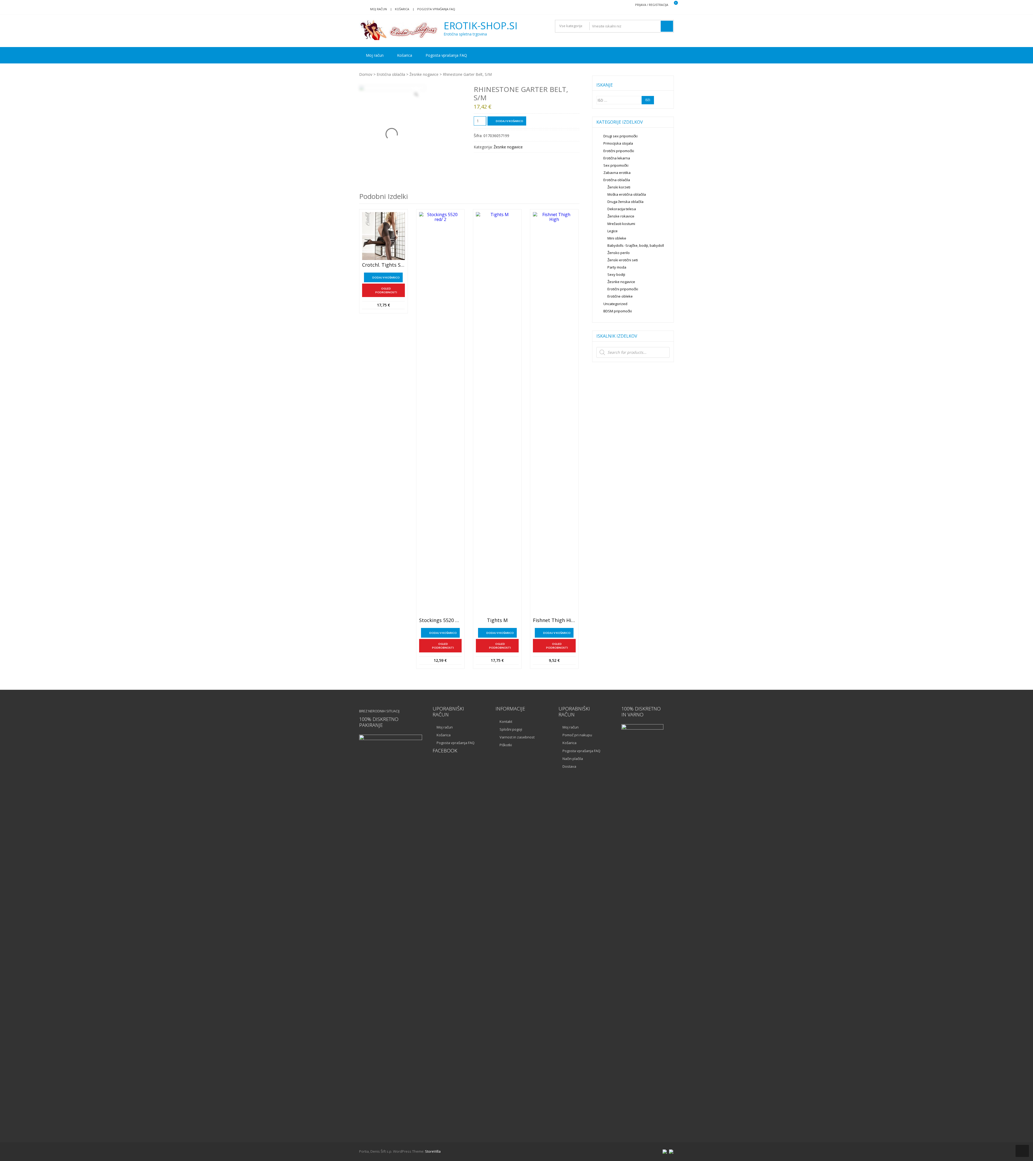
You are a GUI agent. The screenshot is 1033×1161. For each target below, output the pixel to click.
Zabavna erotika (617, 172)
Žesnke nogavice (423, 74)
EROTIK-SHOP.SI (481, 26)
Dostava (569, 766)
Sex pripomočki (615, 165)
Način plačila (573, 758)
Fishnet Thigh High (554, 620)
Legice (612, 230)
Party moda (616, 267)
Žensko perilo (618, 252)
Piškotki (506, 744)
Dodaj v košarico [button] (386, 277)
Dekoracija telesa (621, 208)
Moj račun (378, 9)
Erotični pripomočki (618, 150)
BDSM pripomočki (617, 311)
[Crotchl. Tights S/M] (383, 236)
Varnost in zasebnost (517, 737)
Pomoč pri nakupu (577, 735)
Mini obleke (616, 238)
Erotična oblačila (391, 74)
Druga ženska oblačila (625, 201)
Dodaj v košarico (509, 121)
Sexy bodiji (616, 274)
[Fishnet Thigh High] (554, 413)
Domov (365, 74)
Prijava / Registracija (651, 5)
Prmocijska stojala (618, 143)
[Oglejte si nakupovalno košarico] (672, 5)
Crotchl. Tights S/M (383, 265)
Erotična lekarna (616, 158)
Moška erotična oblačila (626, 194)
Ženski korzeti (618, 187)
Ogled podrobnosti (386, 290)
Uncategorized (615, 303)
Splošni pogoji (511, 729)
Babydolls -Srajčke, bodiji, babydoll (635, 245)
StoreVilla (433, 1151)
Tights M (497, 620)
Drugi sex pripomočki (620, 136)
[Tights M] (497, 413)
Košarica (402, 9)
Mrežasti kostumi (621, 223)
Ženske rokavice (620, 216)
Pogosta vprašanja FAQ (436, 9)
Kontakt (506, 721)
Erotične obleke (620, 296)
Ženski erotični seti (622, 260)
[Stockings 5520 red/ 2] (440, 413)
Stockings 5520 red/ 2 (440, 620)
